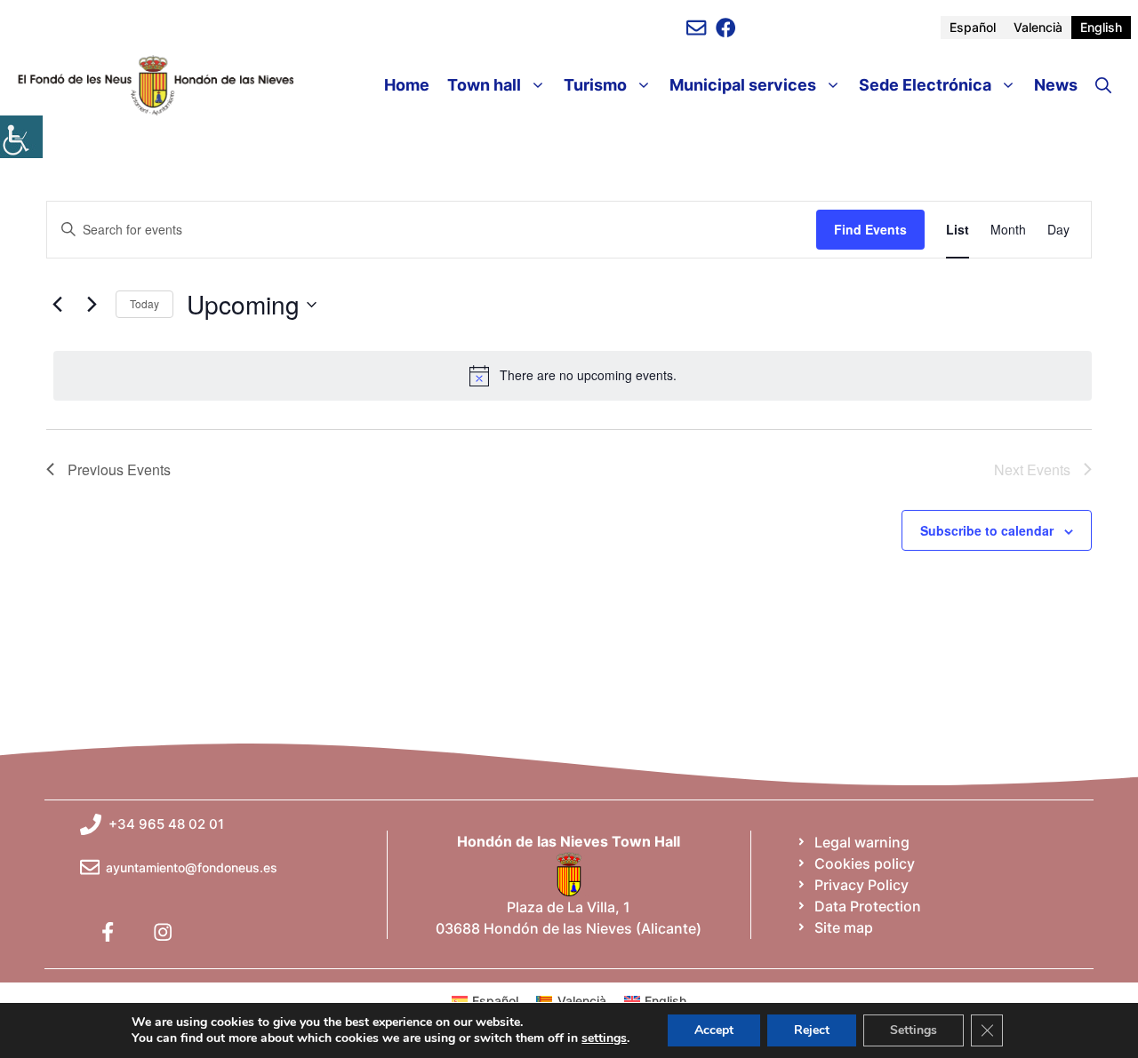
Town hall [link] (484, 85)
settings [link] (604, 1038)
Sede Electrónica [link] (925, 85)
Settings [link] (913, 1030)
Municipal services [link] (742, 85)
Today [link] (144, 303)
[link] (21, 136)
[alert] (572, 376)
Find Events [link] (870, 229)
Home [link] (406, 85)
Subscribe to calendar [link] (987, 530)
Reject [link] (811, 1030)
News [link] (1056, 85)
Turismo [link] (595, 85)
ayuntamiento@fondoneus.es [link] (191, 867)
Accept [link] (713, 1030)
